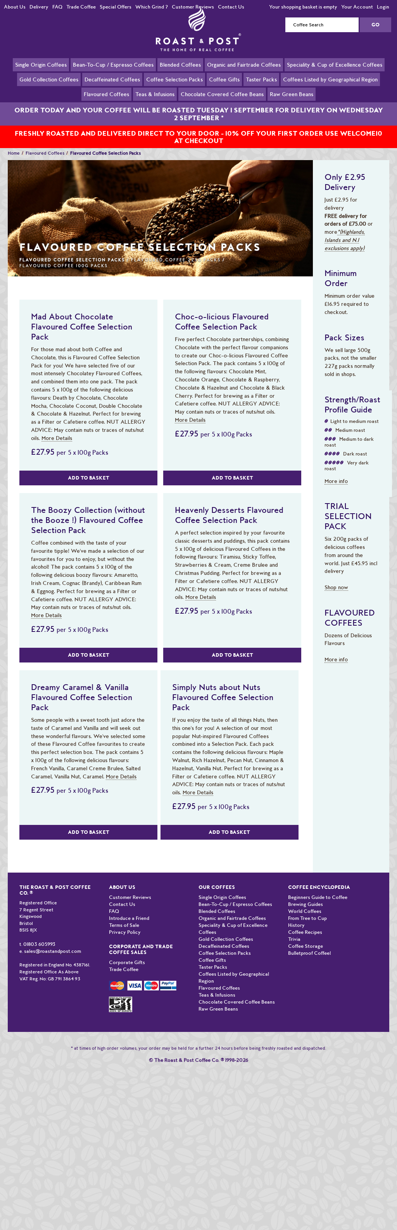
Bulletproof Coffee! (309, 953)
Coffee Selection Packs (174, 88)
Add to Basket (88, 478)
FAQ (57, 7)
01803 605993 (39, 944)
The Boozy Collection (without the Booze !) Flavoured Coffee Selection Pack (88, 520)
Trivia (294, 939)
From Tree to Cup (307, 918)
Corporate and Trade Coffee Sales (141, 949)
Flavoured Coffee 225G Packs (176, 259)
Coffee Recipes (305, 932)
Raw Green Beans (291, 103)
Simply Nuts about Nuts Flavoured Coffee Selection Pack (222, 697)
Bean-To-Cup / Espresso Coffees (113, 74)
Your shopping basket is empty (303, 7)
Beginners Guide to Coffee (317, 897)
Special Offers (115, 7)
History (296, 925)
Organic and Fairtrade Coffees (244, 74)
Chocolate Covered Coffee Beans (222, 103)
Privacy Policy (125, 932)
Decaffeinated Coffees (112, 88)
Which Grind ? (151, 7)
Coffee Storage (305, 946)
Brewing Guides (305, 904)
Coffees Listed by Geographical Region (330, 88)
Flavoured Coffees (106, 103)
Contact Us (231, 7)
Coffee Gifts (224, 88)
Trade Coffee (81, 7)
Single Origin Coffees (41, 74)
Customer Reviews (193, 7)
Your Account (357, 7)
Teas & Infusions (154, 103)
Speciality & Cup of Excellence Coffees (334, 74)
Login (383, 7)
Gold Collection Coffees (48, 88)
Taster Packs (261, 88)
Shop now (336, 587)
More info (336, 481)
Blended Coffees (180, 74)
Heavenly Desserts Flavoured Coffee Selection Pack (229, 515)
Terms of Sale (124, 925)
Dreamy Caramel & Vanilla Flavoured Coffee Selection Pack (81, 697)
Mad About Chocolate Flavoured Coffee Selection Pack (81, 326)
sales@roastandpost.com (52, 951)
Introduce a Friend (129, 918)
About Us (15, 7)
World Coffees (304, 911)
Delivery (38, 7)
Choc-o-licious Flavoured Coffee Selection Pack (222, 321)
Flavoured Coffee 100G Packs (63, 265)
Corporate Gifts (127, 962)
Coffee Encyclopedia (319, 887)
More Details (56, 438)
